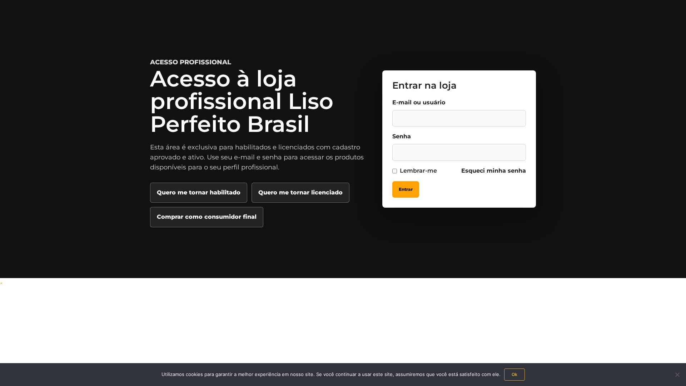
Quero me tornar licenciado (300, 192)
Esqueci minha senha (493, 170)
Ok (514, 374)
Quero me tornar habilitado (198, 192)
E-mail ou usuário (418, 102)
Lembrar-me (418, 170)
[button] (1, 283)
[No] (677, 374)
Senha (401, 136)
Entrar (406, 189)
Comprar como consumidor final (207, 216)
